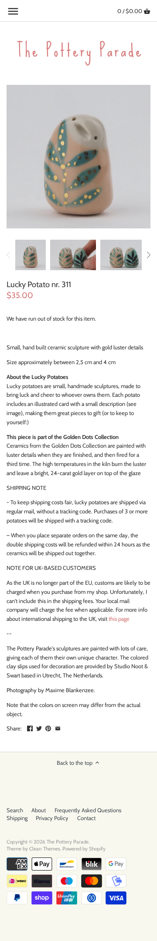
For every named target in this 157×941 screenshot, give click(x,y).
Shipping (17, 817)
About (38, 810)
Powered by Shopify (84, 849)
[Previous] (8, 254)
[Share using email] (58, 727)
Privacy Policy (52, 817)
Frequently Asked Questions (88, 810)
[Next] (148, 254)
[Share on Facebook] (30, 727)
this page (119, 618)
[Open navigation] (13, 11)
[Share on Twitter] (39, 727)
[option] (30, 255)
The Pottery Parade (68, 842)
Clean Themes (44, 849)
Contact (86, 817)
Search (15, 810)
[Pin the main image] (48, 727)
